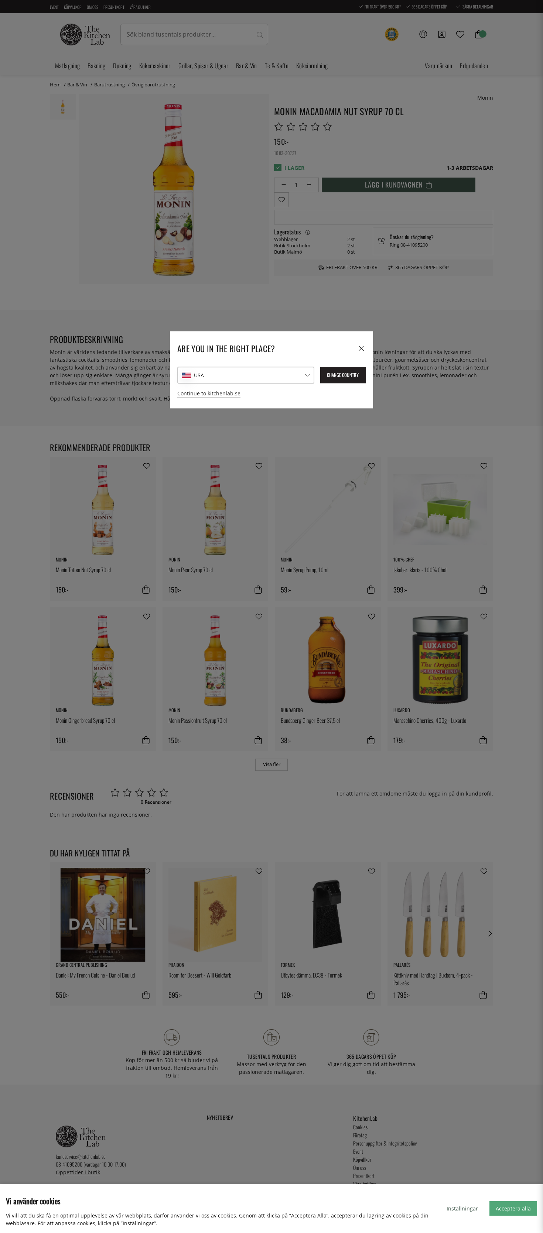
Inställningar (462, 1208)
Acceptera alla (513, 1208)
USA (199, 375)
